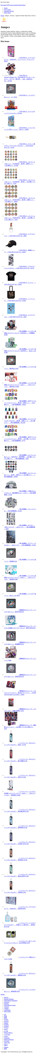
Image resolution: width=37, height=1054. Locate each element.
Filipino (6, 1047)
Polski (5, 1029)
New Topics (7, 9)
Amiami (6, 1008)
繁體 (5, 1018)
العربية (6, 1031)
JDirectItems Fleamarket (10, 1000)
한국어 (6, 1028)
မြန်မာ (6, 1045)
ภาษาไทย (7, 1034)
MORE (3, 994)
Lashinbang (7, 1010)
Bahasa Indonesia (9, 1039)
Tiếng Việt (7, 1042)
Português (7, 1038)
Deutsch (6, 1021)
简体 (5, 1016)
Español (6, 1024)
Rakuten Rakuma (9, 999)
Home (5, 8)
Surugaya (6, 1002)
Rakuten (6, 1003)
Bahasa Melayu (8, 1032)
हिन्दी (5, 1049)
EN (5, 1014)
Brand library (22, 5)
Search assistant (14, 5)
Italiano (6, 1023)
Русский (6, 1041)
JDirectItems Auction (10, 1005)
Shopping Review (9, 11)
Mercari (6, 997)
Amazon (6, 1007)
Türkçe (6, 1036)
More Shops (7, 12)
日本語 (6, 1019)
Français (6, 1026)
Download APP (5, 5)
